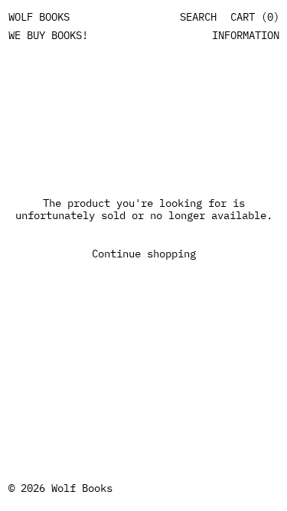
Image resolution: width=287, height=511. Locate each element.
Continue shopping (144, 253)
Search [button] (198, 17)
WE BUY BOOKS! (48, 35)
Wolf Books (82, 488)
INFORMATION (245, 35)
